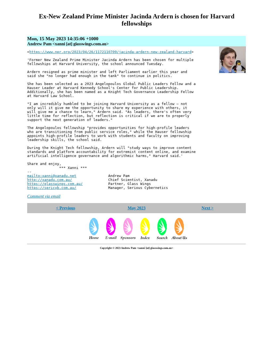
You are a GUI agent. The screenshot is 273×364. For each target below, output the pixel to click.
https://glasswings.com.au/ (55, 184)
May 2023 (137, 208)
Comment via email (43, 196)
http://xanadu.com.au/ (49, 180)
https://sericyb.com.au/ (51, 188)
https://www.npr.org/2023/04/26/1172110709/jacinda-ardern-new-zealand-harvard (110, 52)
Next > (208, 208)
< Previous (65, 208)
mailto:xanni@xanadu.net (51, 176)
